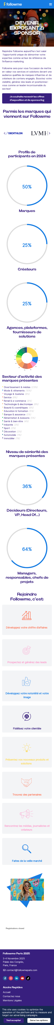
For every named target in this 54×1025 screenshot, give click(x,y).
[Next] (49, 133)
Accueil (6, 992)
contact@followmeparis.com (21, 970)
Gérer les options (39, 1020)
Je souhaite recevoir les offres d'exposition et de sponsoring (27, 98)
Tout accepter (13, 1020)
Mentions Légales (12, 1000)
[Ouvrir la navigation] (50, 4)
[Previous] (4, 133)
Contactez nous (11, 996)
